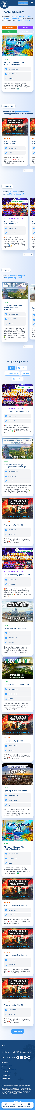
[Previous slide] (25, 170)
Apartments (5, 1075)
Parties (25, 27)
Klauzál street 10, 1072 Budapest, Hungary (18, 1052)
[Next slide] (31, 170)
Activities (9, 27)
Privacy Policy (17, 1101)
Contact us (23, 3)
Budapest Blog (6, 1078)
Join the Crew (6, 1072)
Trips (9, 32)
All (13, 368)
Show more (17, 1031)
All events (25, 32)
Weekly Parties (14, 373)
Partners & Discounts (8, 1069)
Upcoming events (7, 1066)
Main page (4, 1063)
